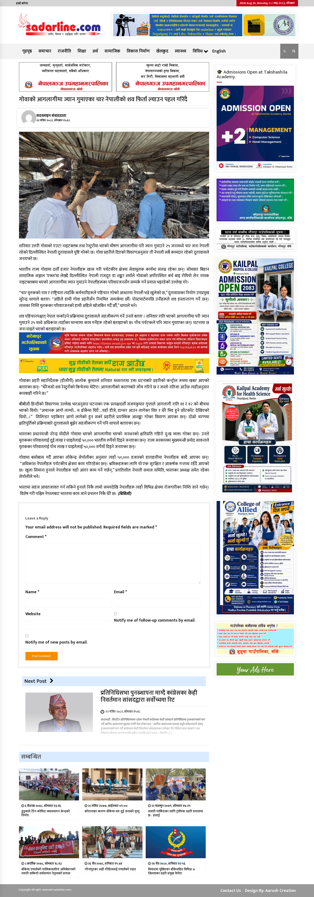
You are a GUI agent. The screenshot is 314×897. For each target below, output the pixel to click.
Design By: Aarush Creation (270, 890)
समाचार (44, 51)
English (219, 51)
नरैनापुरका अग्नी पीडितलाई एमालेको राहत (110, 869)
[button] (284, 51)
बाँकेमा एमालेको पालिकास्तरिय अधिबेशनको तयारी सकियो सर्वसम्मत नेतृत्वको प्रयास (48, 871)
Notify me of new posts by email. (56, 642)
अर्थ (95, 51)
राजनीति (64, 51)
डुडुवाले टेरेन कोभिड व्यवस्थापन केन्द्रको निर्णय (45, 813)
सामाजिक (112, 51)
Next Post (35, 681)
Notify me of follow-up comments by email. (154, 620)
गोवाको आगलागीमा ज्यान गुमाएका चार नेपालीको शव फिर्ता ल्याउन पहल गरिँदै (103, 99)
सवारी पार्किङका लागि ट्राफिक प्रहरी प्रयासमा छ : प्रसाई (175, 813)
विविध (198, 51)
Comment (36, 537)
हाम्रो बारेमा (22, 3)
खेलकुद (162, 51)
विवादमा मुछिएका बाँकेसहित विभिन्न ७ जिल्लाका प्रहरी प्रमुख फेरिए (171, 871)
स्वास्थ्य (180, 51)
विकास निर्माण (138, 51)
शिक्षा (82, 51)
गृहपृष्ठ (27, 51)
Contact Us (230, 890)
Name (32, 592)
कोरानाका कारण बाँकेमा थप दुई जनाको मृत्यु (112, 811)
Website (33, 614)
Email (120, 592)
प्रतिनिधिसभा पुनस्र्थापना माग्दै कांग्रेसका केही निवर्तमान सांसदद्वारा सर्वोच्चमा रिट (149, 696)
